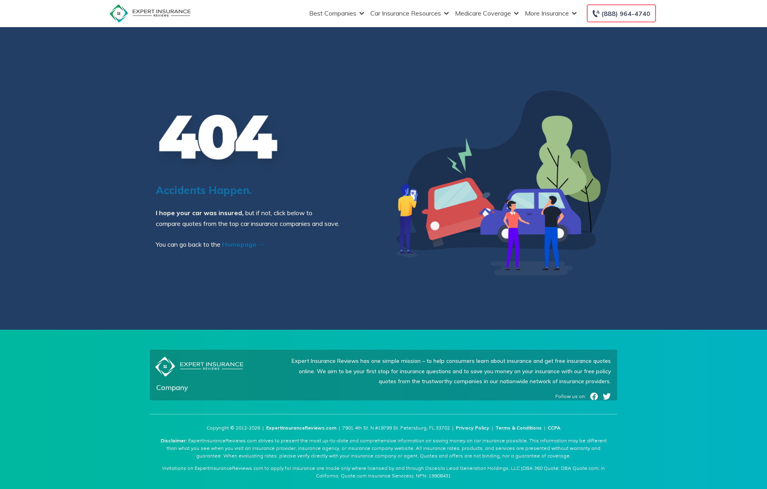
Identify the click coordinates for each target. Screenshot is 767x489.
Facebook (594, 396)
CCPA (554, 428)
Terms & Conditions (518, 428)
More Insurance (547, 13)
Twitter (606, 396)
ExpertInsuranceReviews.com (301, 428)
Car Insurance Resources (405, 13)
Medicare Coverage (483, 13)
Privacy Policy (472, 428)
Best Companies (332, 13)
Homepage (240, 244)
